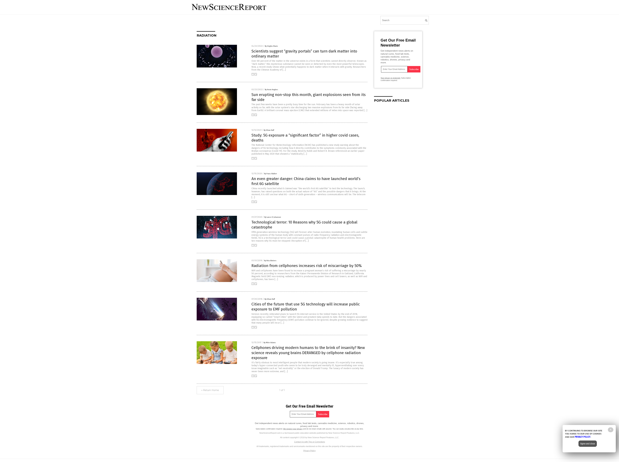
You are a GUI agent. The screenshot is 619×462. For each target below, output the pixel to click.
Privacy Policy (309, 451)
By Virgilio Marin (271, 46)
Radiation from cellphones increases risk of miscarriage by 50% (306, 265)
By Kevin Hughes (271, 90)
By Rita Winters (270, 261)
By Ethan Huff (269, 130)
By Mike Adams (270, 343)
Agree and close (587, 443)
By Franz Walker (270, 174)
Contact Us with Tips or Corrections (309, 442)
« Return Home (210, 390)
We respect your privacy (293, 429)
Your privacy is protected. (391, 78)
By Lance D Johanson (272, 217)
